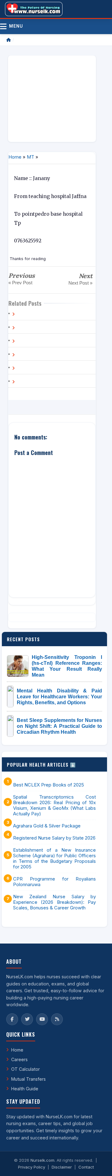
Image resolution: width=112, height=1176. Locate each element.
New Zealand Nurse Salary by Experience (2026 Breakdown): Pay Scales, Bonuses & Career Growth (54, 902)
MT (30, 157)
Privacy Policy (31, 1167)
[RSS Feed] (57, 1019)
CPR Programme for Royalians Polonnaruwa (54, 881)
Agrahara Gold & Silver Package (47, 826)
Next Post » (80, 283)
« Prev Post (20, 282)
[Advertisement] (52, 98)
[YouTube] (42, 1019)
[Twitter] (27, 1019)
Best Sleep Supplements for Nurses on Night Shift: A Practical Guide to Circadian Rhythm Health (59, 726)
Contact (86, 1167)
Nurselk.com (42, 1160)
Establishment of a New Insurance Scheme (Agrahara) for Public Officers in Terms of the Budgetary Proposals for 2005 (54, 858)
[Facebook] (12, 1019)
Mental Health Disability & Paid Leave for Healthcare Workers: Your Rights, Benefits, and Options (59, 696)
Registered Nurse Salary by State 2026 (54, 838)
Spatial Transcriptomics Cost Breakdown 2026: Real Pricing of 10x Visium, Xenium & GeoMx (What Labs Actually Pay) (54, 805)
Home (14, 157)
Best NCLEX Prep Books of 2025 (48, 785)
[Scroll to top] (98, 1163)
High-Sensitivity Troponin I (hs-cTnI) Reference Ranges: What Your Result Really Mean (67, 666)
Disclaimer (62, 1167)
